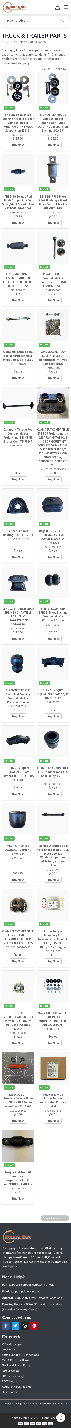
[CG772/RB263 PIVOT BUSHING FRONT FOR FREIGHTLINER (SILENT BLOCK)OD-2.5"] (18, 248)
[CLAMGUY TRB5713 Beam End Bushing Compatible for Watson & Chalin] (18, 663)
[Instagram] (25, 1326)
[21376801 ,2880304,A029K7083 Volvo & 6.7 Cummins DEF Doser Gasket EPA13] (18, 986)
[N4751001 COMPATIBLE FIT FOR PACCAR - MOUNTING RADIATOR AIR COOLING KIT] (53, 986)
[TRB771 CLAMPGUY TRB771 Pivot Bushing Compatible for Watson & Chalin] (53, 582)
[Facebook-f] (6, 1326)
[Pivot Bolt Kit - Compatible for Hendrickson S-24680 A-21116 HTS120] (53, 248)
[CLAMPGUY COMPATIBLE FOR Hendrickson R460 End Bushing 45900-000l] (53, 741)
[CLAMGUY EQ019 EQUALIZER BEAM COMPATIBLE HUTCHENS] (18, 741)
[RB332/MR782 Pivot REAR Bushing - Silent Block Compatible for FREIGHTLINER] (53, 170)
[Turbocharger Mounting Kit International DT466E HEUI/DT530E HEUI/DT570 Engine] (53, 905)
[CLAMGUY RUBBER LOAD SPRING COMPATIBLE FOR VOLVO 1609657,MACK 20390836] (18, 582)
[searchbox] (35, 20)
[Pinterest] (34, 1326)
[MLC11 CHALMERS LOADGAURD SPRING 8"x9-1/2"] (18, 819)
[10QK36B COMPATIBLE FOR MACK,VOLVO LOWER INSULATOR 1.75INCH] (53, 504)
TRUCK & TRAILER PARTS (30, 42)
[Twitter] (15, 1326)
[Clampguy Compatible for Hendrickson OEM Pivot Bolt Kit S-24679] (18, 325)
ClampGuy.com (18, 1417)
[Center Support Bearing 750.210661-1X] (18, 504)
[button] (60, 1417)
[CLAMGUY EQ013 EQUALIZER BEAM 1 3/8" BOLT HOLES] (53, 663)
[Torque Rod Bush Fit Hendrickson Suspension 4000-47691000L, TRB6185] (18, 1146)
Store (5, 42)
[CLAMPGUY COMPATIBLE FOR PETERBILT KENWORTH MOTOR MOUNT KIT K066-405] (18, 905)
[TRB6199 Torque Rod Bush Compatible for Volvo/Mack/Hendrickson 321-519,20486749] (18, 170)
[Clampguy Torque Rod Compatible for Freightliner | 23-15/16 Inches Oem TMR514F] (18, 403)
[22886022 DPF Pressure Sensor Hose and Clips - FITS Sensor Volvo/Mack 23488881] (18, 1068)
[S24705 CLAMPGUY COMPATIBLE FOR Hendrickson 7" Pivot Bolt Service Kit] (53, 325)
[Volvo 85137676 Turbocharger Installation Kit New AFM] (53, 1068)
